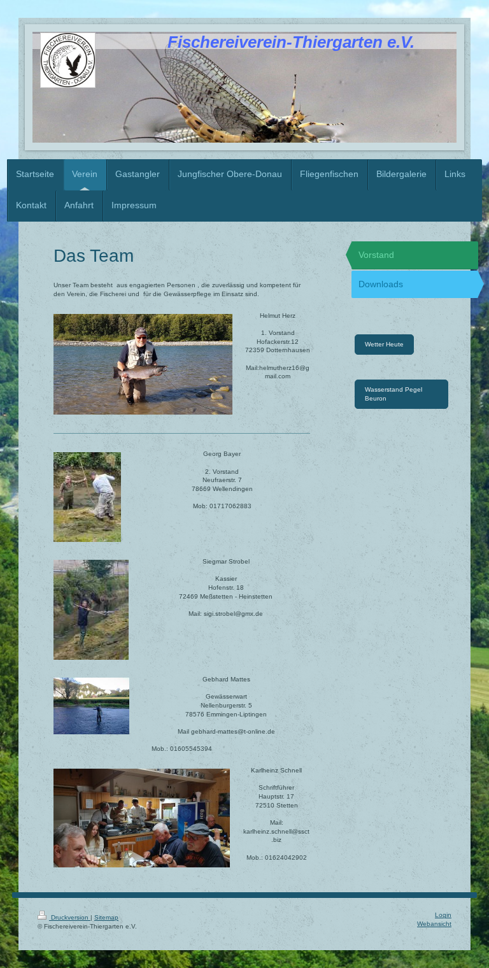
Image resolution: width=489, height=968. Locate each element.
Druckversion (69, 917)
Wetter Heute (384, 344)
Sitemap (106, 917)
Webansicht (434, 923)
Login (443, 914)
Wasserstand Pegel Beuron (393, 394)
